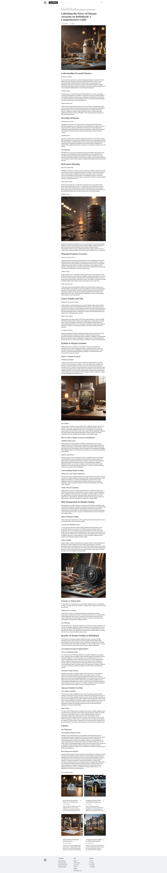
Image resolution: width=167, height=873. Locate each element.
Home (62, 8)
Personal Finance (68, 8)
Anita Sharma (65, 23)
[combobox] (80, 2)
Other (75, 8)
